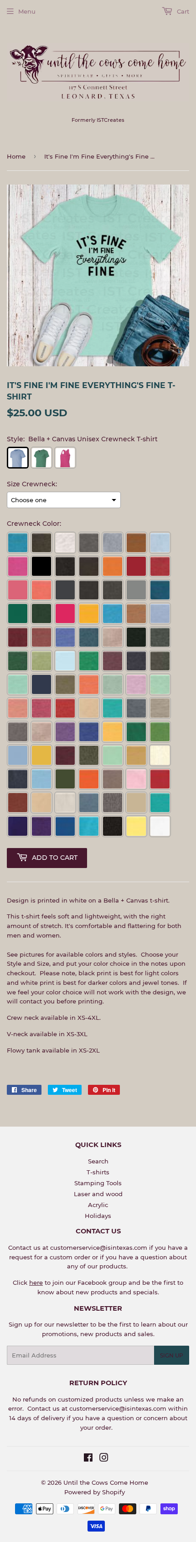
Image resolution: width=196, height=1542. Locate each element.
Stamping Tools (98, 1183)
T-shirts (98, 1172)
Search (98, 1161)
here (36, 1282)
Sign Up (171, 1355)
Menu (27, 11)
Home (16, 156)
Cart (182, 11)
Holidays (98, 1215)
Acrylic (98, 1204)
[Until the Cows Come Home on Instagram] (103, 1458)
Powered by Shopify (94, 1492)
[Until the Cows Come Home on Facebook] (88, 1458)
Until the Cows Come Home (105, 1482)
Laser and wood (98, 1194)
